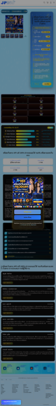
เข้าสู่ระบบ (27, 212)
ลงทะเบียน (27, 217)
